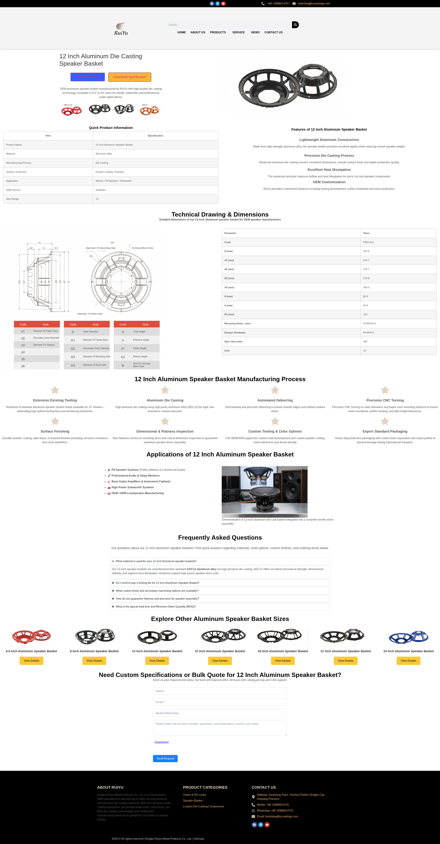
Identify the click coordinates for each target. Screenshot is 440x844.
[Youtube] (223, 3)
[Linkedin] (217, 3)
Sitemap (199, 838)
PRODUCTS (218, 32)
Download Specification (130, 77)
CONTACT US (274, 32)
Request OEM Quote (87, 76)
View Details (31, 660)
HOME (182, 32)
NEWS (255, 32)
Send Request (165, 758)
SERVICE (238, 32)
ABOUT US (198, 32)
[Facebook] (212, 3)
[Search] (295, 24)
